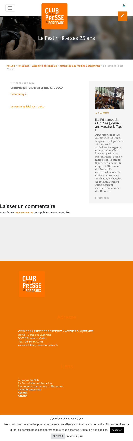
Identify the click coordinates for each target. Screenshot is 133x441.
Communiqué (19, 94)
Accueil (11, 65)
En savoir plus (74, 436)
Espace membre (124, 5)
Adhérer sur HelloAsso (122, 16)
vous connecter (24, 212)
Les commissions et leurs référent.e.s (41, 386)
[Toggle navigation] (10, 8)
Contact (22, 395)
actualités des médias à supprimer (80, 65)
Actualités (23, 65)
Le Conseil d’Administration (35, 383)
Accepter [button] (117, 429)
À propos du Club (28, 380)
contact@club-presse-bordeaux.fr (38, 345)
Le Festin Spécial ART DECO (28, 106)
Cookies (23, 392)
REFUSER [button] (58, 436)
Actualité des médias (44, 65)
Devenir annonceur (30, 389)
